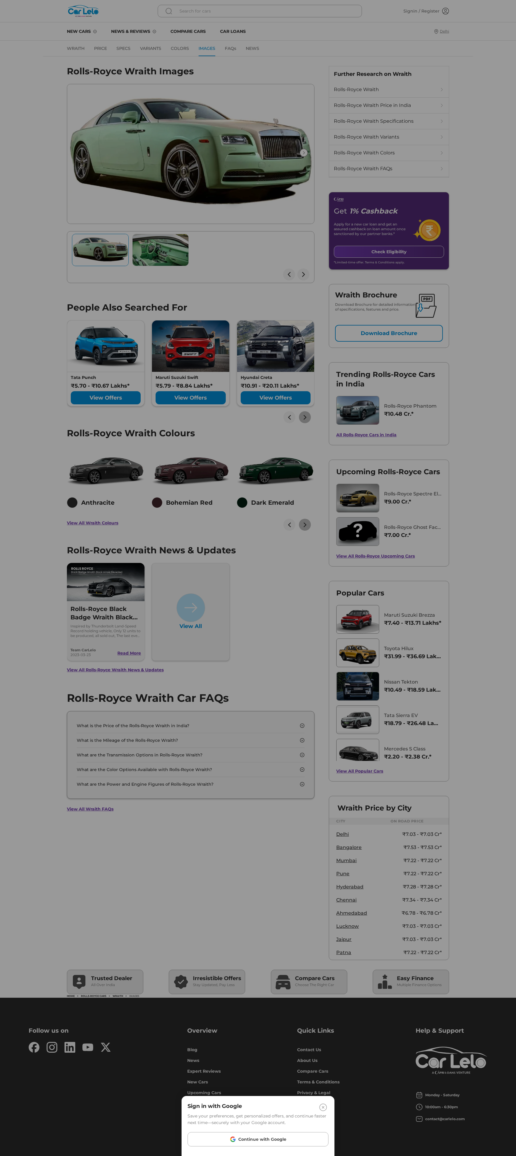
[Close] (323, 1107)
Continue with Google (262, 1139)
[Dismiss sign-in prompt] (258, 578)
